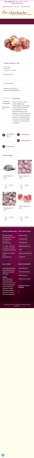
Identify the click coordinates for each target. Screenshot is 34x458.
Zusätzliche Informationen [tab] (6, 102)
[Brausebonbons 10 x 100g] (9, 199)
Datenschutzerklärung (25, 253)
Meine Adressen (23, 275)
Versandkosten (23, 239)
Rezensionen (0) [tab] (6, 108)
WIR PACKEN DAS (14, 90)
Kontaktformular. (7, 257)
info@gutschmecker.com (17, 3)
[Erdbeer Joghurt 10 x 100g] (25, 198)
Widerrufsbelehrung (24, 246)
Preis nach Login (8, 74)
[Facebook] (18, 291)
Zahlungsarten (23, 242)
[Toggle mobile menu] (31, 16)
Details (12, 185)
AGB (20, 249)
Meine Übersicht (23, 268)
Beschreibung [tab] (6, 98)
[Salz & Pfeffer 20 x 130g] (9, 167)
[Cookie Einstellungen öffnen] (3, 456)
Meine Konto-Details (24, 279)
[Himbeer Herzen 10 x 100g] (25, 167)
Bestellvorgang (23, 235)
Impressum (22, 257)
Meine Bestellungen (24, 272)
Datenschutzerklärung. (8, 294)
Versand (7, 68)
